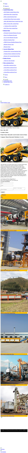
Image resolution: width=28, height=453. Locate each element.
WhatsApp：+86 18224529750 (6, 420)
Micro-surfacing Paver (8, 63)
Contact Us (7, 84)
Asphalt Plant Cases (7, 80)
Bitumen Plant (6, 30)
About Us (7, 6)
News (6, 77)
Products (5, 102)
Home (6, 3)
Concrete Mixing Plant (8, 49)
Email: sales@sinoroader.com (6, 421)
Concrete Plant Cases (7, 82)
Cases (8, 102)
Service (6, 74)
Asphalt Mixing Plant (8, 9)
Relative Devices (7, 58)
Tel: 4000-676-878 (4, 418)
